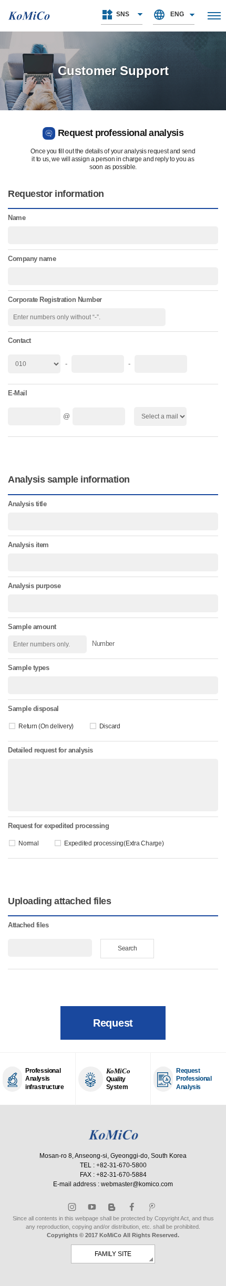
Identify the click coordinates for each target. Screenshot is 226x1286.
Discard (109, 726)
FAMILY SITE (113, 1254)
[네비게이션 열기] (214, 16)
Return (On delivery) (46, 726)
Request (113, 1023)
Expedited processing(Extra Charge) (114, 843)
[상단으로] (212, 1272)
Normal (28, 843)
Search (127, 948)
